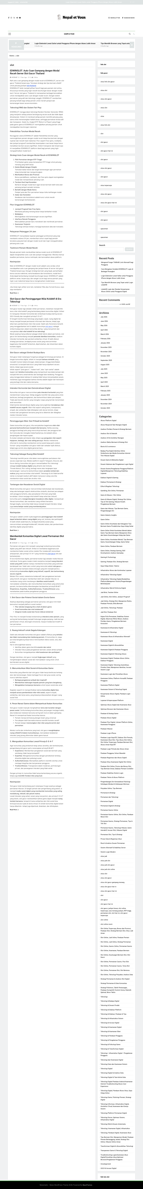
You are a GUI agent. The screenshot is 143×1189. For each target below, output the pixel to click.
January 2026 (105, 343)
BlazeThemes (87, 1185)
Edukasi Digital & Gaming (109, 478)
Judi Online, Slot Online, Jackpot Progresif (115, 597)
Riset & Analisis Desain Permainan (113, 843)
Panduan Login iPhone (108, 733)
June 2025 (104, 373)
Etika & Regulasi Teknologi (110, 486)
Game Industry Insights (109, 515)
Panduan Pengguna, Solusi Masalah (113, 753)
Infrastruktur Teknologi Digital (111, 575)
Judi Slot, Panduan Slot (109, 612)
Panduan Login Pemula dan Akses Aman (115, 749)
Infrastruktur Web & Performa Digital (113, 588)
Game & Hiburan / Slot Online (111, 495)
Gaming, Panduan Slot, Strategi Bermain (114, 562)
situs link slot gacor (108, 82)
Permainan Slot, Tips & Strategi (111, 834)
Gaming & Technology (108, 557)
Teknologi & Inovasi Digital (110, 1023)
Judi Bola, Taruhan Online (109, 592)
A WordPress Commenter (110, 304)
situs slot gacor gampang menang (112, 882)
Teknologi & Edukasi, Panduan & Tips (113, 1014)
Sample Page (69, 34)
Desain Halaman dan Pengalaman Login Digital (117, 464)
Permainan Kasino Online (109, 810)
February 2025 (105, 391)
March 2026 (105, 334)
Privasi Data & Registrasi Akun (111, 839)
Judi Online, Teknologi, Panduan (112, 608)
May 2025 (104, 378)
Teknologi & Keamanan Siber (111, 1031)
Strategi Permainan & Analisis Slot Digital (115, 979)
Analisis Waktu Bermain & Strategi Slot (114, 442)
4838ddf (14, 77)
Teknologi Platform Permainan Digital (114, 1113)
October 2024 (105, 408)
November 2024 (106, 404)
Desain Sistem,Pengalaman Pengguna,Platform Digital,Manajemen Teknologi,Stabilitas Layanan (117, 471)
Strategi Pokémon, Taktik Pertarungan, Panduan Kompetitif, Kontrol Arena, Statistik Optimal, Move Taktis (116, 990)
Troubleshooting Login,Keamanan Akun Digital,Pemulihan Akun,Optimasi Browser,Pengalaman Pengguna (114, 1157)
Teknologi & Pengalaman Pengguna (113, 1040)
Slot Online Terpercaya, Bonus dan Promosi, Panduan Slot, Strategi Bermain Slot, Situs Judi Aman (117, 931)
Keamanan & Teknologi (109, 632)
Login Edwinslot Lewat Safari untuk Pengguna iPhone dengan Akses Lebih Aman (36, 43)
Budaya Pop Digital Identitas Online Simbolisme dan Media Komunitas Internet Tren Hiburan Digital (115, 453)
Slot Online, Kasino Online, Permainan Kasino (116, 946)
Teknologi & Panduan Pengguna (111, 1036)
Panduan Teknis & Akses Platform (112, 777)
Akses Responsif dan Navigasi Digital (114, 425)
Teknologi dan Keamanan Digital (112, 1060)
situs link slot (105, 125)
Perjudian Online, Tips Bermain (111, 788)
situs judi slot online (108, 869)
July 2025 (104, 369)
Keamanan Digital (107, 641)
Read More (13, 293)
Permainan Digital (107, 801)
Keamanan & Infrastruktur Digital (112, 628)
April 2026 (104, 330)
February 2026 (105, 339)
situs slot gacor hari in (108, 887)
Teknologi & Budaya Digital (110, 1001)
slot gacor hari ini (107, 151)
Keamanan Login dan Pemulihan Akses (114, 674)
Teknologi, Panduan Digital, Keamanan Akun (116, 1133)
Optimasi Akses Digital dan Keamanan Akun (116, 705)
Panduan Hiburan (106, 729)
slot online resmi (106, 924)
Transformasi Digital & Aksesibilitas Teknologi (117, 1146)
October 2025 (105, 356)
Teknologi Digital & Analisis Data (112, 1073)
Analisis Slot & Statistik (109, 433)
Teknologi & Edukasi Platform (111, 1010)
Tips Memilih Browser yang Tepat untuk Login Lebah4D (102, 2)
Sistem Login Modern (108, 852)
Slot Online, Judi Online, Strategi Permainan (116, 942)
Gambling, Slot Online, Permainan (112, 491)
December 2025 (106, 347)
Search (102, 245)
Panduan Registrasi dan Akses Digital (114, 758)
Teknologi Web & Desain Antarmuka (113, 1124)
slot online (104, 920)
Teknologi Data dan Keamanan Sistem (114, 1064)
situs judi (104, 856)
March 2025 (105, 386)
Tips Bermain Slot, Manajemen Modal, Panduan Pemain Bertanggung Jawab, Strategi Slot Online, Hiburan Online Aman (117, 1139)
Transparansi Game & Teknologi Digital (114, 1150)
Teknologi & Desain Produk (110, 1005)
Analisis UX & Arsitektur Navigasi (112, 438)
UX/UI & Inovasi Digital (108, 1168)
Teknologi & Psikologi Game (110, 1044)
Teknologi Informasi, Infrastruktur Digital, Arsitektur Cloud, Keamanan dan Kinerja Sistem (115, 1106)
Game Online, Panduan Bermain (111, 546)
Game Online (105, 519)
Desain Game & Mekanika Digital (112, 460)
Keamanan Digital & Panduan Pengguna (114, 650)
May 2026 (104, 325)
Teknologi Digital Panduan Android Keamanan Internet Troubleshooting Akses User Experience (116, 1084)
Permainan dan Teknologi (109, 797)
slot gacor (49, 326)
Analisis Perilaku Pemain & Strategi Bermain (116, 429)
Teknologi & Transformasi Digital (112, 1049)
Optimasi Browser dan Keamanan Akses (115, 709)
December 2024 (106, 399)
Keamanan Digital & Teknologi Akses (113, 654)
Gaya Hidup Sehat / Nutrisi (110, 566)
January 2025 (105, 395)
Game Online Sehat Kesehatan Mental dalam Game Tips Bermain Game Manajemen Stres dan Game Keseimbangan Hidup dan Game (116, 533)
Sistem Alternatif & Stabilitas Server (113, 848)
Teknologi (104, 997)
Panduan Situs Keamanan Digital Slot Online (116, 762)
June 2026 (104, 321)
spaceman (104, 229)
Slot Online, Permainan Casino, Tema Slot (115, 966)
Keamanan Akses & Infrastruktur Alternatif (115, 636)
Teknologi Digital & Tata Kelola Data (113, 1077)
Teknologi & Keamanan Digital (111, 1027)
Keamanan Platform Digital (110, 685)
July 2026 (104, 317)
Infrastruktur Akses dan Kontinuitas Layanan (116, 570)
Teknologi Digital (106, 1069)
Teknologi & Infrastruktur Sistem (112, 1018)
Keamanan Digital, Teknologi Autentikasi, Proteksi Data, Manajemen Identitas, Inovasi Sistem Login (116, 667)
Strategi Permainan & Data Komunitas (114, 983)
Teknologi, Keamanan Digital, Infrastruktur (115, 1128)
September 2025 (106, 360)
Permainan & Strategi (108, 793)
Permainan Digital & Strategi (110, 806)
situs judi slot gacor (108, 865)
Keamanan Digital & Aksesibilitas (112, 645)
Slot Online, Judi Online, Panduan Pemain (115, 937)
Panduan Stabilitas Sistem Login (112, 773)
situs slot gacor (106, 99)
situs (102, 116)
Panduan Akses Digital (108, 718)
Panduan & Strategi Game (109, 713)
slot (102, 134)
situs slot (104, 90)
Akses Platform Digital (108, 420)
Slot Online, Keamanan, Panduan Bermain (115, 950)
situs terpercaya (106, 185)
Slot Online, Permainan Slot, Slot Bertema (115, 970)
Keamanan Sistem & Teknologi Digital (114, 689)
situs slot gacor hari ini (109, 203)
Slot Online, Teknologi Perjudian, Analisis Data (117, 975)
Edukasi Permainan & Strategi (111, 482)
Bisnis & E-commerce (108, 446)
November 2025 (106, 352)
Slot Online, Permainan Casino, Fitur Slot (115, 962)
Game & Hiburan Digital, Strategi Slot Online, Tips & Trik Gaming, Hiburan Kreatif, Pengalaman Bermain (116, 501)
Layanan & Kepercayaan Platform (112, 700)
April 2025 (104, 382)
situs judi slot (105, 861)
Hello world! (126, 304)
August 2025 (105, 365)
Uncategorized (106, 1164)
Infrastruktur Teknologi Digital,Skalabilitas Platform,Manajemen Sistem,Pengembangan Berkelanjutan (116, 581)
